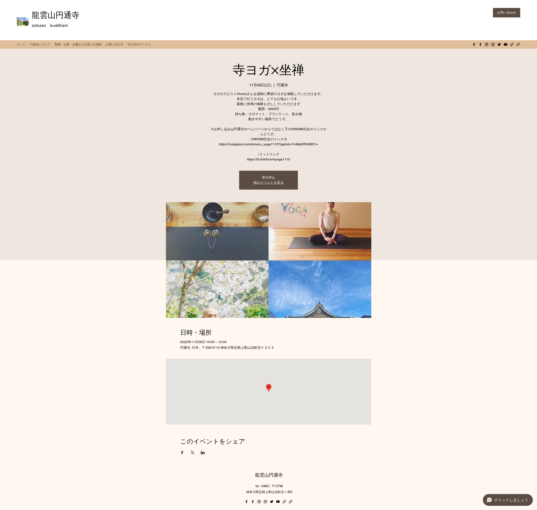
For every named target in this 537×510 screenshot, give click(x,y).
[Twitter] (499, 44)
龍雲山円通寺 (56, 15)
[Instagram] (487, 44)
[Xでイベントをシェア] (192, 452)
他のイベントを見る (268, 183)
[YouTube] (505, 44)
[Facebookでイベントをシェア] (182, 452)
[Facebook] (474, 44)
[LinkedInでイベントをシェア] (203, 452)
